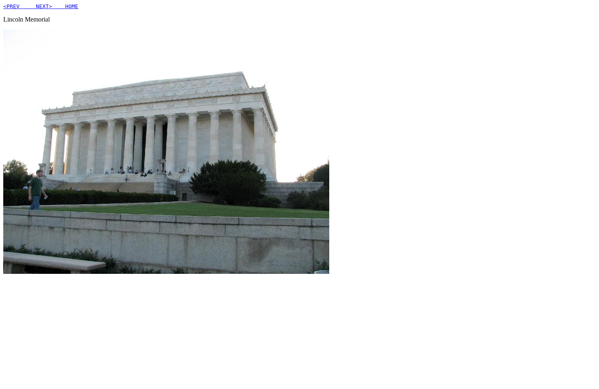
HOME (65, 6)
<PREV (14, 6)
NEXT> (39, 6)
